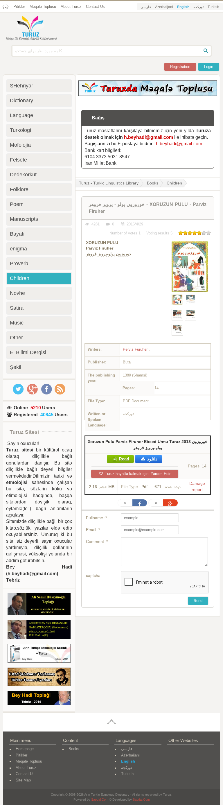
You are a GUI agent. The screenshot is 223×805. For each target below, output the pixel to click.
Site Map (23, 780)
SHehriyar (21, 86)
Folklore (19, 189)
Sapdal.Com (99, 799)
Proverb (19, 263)
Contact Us (95, 6)
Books (152, 183)
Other (16, 337)
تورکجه (198, 7)
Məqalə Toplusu (43, 6)
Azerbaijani (164, 7)
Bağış (98, 117)
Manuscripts (24, 219)
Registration (180, 66)
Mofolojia (20, 145)
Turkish (213, 7)
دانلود (151, 458)
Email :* (93, 529)
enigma (18, 249)
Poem (17, 204)
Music (17, 323)
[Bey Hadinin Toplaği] (39, 699)
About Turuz (71, 6)
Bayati (17, 234)
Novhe (17, 293)
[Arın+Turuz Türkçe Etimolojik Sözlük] (39, 654)
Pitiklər (19, 6)
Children (174, 183)
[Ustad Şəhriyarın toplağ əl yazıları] (39, 678)
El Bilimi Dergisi (28, 352)
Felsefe (18, 160)
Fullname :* (96, 517)
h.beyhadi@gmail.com (148, 137)
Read (123, 458)
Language (21, 115)
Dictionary (21, 100)
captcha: (94, 575)
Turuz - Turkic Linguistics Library (109, 183)
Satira (17, 308)
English (183, 7)
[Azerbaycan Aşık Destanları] (39, 630)
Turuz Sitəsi (24, 432)
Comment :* (97, 541)
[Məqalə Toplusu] (147, 94)
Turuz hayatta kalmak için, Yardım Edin (137, 473)
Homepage (25, 749)
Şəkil (15, 367)
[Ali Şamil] (39, 605)
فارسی (146, 7)
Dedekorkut (23, 175)
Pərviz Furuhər (136, 349)
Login (208, 66)
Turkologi (20, 130)
